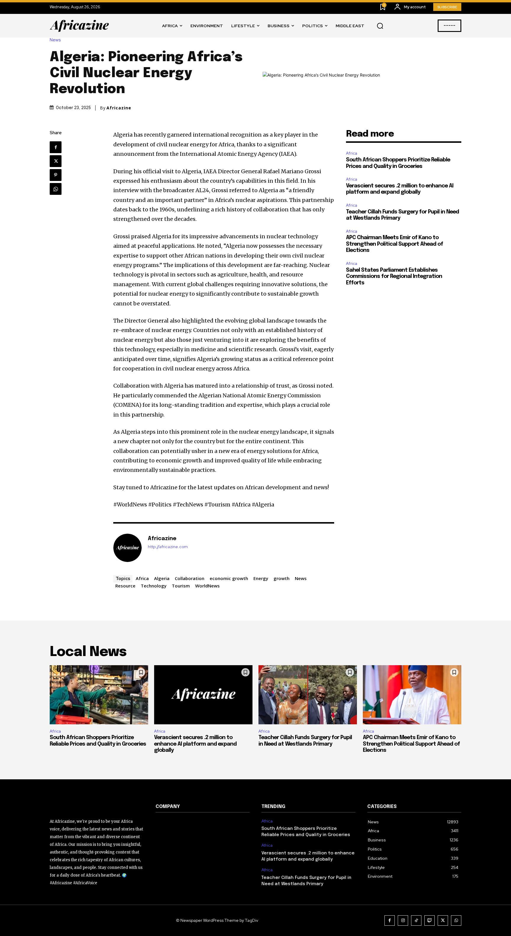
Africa (142, 578)
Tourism (181, 586)
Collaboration (189, 578)
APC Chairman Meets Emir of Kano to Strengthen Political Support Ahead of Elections (394, 244)
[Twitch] (429, 920)
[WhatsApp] (56, 189)
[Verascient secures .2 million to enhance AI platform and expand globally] (203, 694)
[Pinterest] (56, 175)
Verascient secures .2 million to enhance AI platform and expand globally (195, 744)
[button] (380, 26)
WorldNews (207, 586)
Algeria (161, 578)
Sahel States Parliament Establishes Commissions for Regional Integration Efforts (394, 277)
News (55, 40)
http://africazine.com (168, 546)
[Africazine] (127, 548)
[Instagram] (403, 920)
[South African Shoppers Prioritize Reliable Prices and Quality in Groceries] (99, 694)
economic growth (229, 578)
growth (282, 578)
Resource (125, 586)
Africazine (118, 108)
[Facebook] (56, 147)
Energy (260, 578)
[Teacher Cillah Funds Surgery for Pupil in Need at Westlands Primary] (307, 694)
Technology (153, 586)
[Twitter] (56, 161)
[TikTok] (416, 920)
